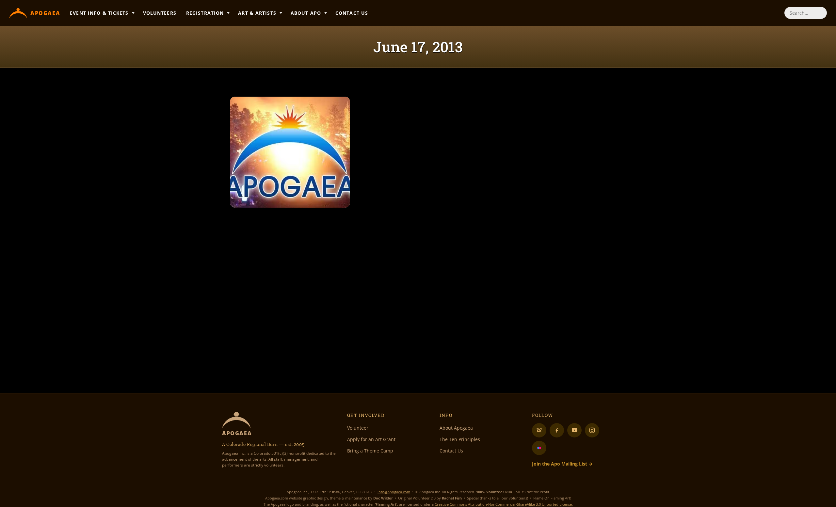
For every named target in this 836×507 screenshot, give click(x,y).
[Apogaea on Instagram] (592, 430)
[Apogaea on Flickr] (539, 448)
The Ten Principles (460, 439)
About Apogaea (456, 428)
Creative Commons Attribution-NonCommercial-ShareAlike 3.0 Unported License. (504, 504)
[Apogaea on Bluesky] (539, 430)
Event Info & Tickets (99, 13)
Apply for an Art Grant (371, 439)
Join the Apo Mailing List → (562, 464)
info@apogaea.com (394, 491)
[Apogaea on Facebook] (557, 430)
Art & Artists (257, 13)
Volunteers (159, 13)
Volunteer (357, 428)
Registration (205, 13)
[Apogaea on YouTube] (574, 430)
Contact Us (351, 13)
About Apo (306, 13)
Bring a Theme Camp (370, 451)
